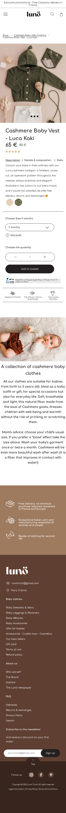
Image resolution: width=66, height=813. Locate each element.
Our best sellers (15, 639)
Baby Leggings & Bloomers (22, 613)
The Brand (12, 677)
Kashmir (11, 682)
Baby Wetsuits (14, 618)
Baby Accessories (16, 623)
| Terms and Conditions (47, 789)
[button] (13, 151)
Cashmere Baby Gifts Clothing (30, 35)
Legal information (17, 789)
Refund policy (14, 655)
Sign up (50, 753)
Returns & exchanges (18, 710)
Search (10, 720)
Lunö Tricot (33, 784)
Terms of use (13, 649)
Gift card (11, 644)
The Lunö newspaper (18, 687)
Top (33, 764)
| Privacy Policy (31, 789)
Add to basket (30, 269)
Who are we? (13, 672)
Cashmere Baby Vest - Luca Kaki (20, 37)
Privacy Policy (14, 715)
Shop (6, 35)
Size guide (15, 235)
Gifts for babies (15, 628)
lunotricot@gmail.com (25, 583)
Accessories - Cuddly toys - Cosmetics (29, 634)
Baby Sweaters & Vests (20, 607)
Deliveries (11, 705)
